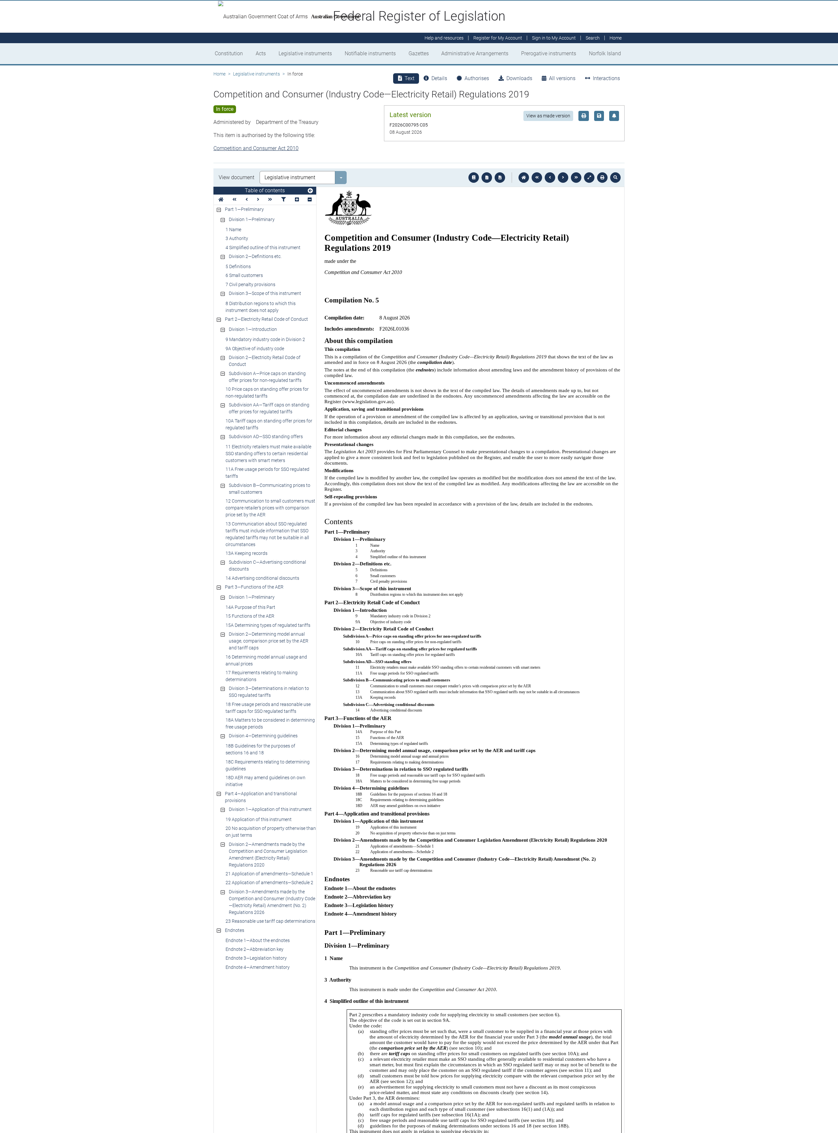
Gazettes (419, 53)
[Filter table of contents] (283, 200)
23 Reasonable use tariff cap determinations (270, 921)
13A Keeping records (246, 553)
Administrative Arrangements (474, 53)
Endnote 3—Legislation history (256, 958)
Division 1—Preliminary (252, 219)
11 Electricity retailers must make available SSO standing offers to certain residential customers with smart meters (268, 453)
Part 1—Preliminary (244, 209)
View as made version (548, 115)
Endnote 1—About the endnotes (258, 940)
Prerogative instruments (548, 53)
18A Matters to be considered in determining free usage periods (270, 723)
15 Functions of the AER (250, 616)
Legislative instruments (305, 53)
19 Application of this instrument (259, 819)
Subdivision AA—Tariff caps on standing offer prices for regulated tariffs (269, 408)
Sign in (554, 38)
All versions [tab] (562, 78)
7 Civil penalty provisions (250, 284)
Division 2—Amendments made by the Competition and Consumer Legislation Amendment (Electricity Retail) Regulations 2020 (268, 854)
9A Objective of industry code (255, 348)
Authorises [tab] (477, 78)
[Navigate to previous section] (550, 177)
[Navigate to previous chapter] (537, 177)
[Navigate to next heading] (258, 200)
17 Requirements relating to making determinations (262, 676)
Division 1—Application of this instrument (270, 809)
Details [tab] (439, 78)
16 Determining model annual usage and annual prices (266, 660)
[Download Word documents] (500, 177)
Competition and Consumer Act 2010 (256, 148)
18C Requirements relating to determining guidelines (268, 765)
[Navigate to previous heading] (247, 200)
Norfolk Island (605, 53)
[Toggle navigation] (310, 191)
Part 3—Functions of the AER (254, 587)
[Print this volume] (602, 177)
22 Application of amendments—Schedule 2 (269, 882)
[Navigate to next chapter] (576, 177)
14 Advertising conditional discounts (262, 578)
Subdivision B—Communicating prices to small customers (269, 489)
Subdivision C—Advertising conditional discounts (267, 565)
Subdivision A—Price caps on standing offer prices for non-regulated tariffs (267, 377)
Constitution (229, 53)
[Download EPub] (473, 177)
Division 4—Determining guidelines (263, 735)
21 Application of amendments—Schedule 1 (269, 873)
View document (236, 177)
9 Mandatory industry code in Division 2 (265, 339)
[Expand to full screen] (589, 177)
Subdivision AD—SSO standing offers (266, 436)
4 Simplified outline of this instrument (263, 247)
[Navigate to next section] (563, 177)
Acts (261, 53)
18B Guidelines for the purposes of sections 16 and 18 (260, 749)
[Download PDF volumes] (487, 177)
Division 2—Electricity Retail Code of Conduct (265, 361)
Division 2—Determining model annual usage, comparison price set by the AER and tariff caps (268, 640)
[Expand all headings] (297, 200)
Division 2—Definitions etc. (255, 256)
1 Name (233, 229)
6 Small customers (244, 275)
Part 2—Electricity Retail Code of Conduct (266, 319)
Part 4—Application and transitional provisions (261, 797)
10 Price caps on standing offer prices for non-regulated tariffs (267, 392)
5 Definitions (238, 266)
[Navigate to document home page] (221, 200)
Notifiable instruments (370, 53)
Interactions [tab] (606, 78)
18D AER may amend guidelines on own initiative (265, 781)
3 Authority (237, 238)
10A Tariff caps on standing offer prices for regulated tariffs (269, 424)
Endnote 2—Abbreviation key (254, 949)
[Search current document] (615, 177)
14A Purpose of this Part (250, 607)
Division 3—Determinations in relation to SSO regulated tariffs (269, 692)
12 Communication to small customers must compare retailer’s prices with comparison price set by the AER (270, 507)
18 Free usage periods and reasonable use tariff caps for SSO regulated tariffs (268, 708)
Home (219, 74)
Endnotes (234, 930)
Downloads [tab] (519, 78)
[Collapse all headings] (310, 200)
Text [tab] (409, 78)
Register (497, 38)
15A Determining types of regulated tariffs (268, 625)
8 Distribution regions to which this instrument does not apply (261, 307)
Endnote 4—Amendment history (258, 967)
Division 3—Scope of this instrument (265, 293)
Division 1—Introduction (253, 329)
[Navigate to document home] (524, 177)
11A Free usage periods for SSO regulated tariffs (267, 473)
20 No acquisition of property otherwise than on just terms (271, 832)
